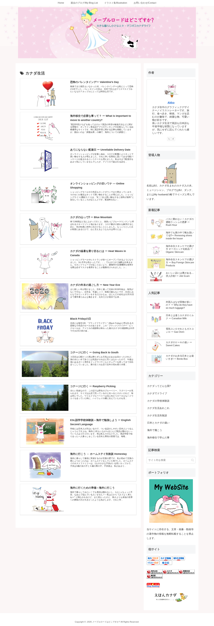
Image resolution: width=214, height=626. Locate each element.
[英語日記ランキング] (187, 571)
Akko (171, 102)
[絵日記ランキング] (155, 576)
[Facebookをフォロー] (173, 139)
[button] (192, 460)
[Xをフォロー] (169, 139)
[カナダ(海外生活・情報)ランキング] (171, 571)
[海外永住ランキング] (155, 571)
